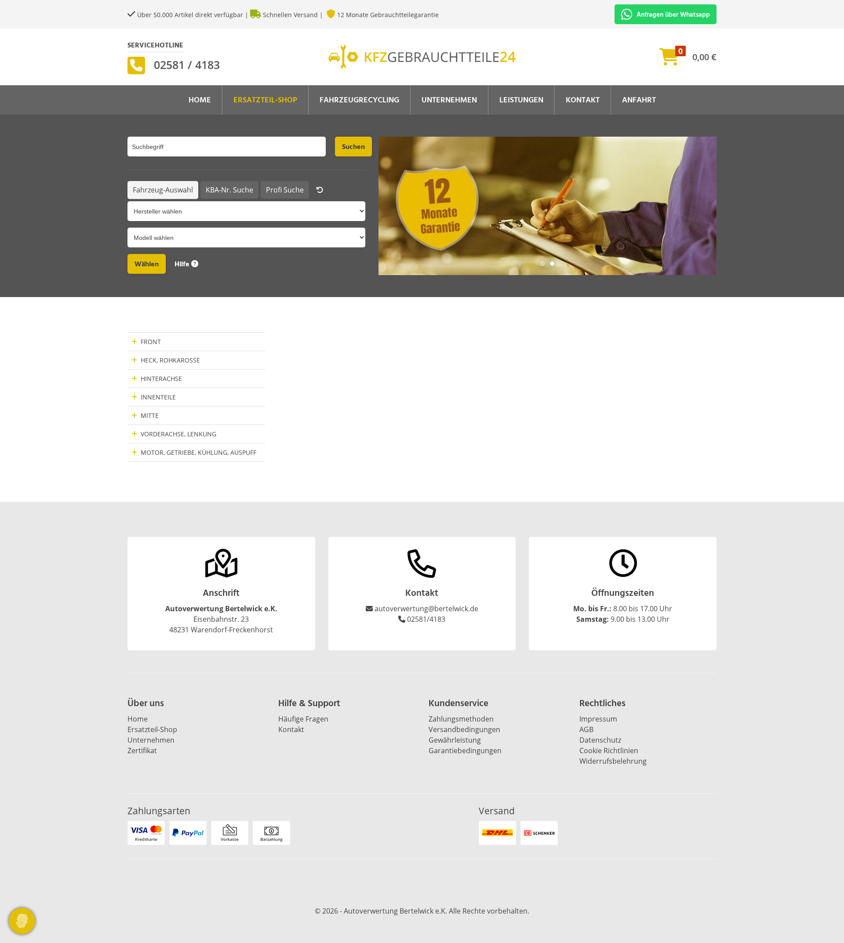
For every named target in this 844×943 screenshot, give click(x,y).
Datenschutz (600, 740)
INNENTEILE (158, 397)
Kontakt (583, 99)
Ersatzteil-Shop (265, 99)
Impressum (598, 719)
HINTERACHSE (161, 378)
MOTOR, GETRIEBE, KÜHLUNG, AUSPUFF (198, 452)
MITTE (150, 415)
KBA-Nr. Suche (229, 190)
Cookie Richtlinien (608, 750)
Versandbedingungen (464, 729)
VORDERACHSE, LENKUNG (178, 434)
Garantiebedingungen (465, 750)
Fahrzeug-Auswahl (163, 190)
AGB (586, 729)
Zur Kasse (651, 53)
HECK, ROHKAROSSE (170, 360)
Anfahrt (639, 99)
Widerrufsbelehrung (613, 761)
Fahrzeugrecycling (359, 99)
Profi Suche (285, 190)
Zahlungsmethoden (461, 719)
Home (200, 99)
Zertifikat (142, 750)
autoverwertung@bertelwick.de (426, 608)
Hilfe (183, 264)
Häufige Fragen (303, 719)
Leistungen (521, 99)
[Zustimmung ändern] (22, 921)
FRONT (151, 341)
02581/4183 (426, 619)
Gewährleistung (455, 740)
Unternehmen (449, 99)
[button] (542, 263)
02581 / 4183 (187, 64)
